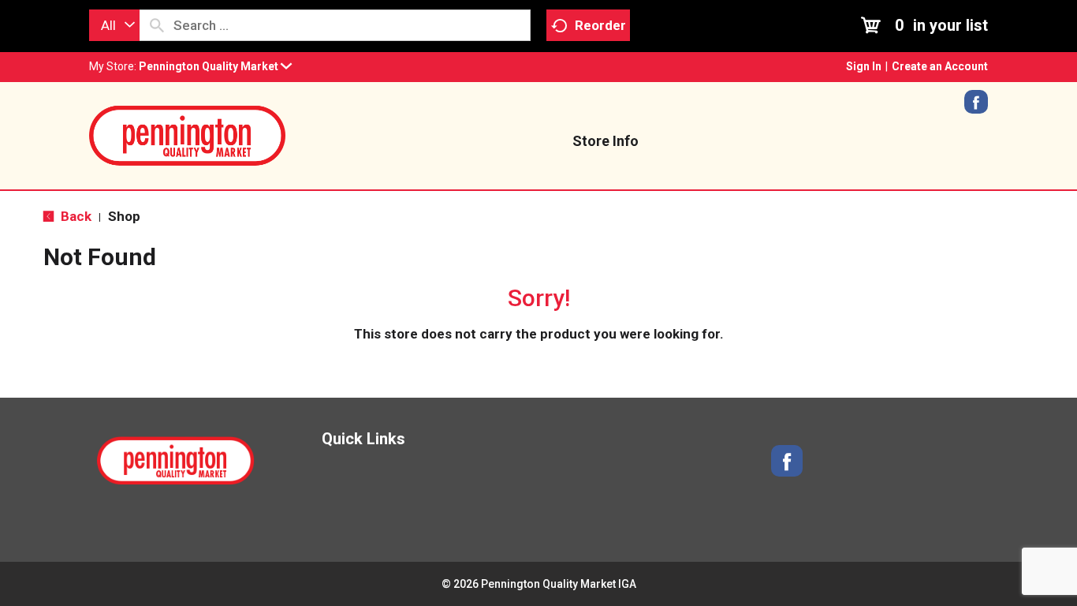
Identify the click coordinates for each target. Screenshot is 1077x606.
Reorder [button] (600, 25)
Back (74, 216)
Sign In (863, 66)
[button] (215, 66)
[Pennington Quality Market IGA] (187, 134)
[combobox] (114, 25)
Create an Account (940, 66)
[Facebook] (976, 107)
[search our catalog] (157, 25)
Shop (124, 216)
